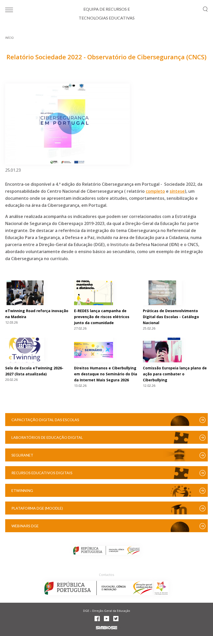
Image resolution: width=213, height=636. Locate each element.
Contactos (106, 575)
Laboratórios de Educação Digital (47, 437)
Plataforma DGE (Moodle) (37, 508)
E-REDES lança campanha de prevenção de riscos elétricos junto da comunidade (101, 316)
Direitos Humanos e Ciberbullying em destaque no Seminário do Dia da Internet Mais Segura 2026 (105, 373)
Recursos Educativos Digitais (41, 473)
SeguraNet (22, 455)
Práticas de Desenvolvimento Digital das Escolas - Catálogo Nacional (171, 316)
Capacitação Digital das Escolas (45, 419)
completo (155, 191)
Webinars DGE (25, 526)
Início (9, 38)
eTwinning (22, 490)
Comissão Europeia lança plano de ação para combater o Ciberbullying (175, 373)
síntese (177, 191)
